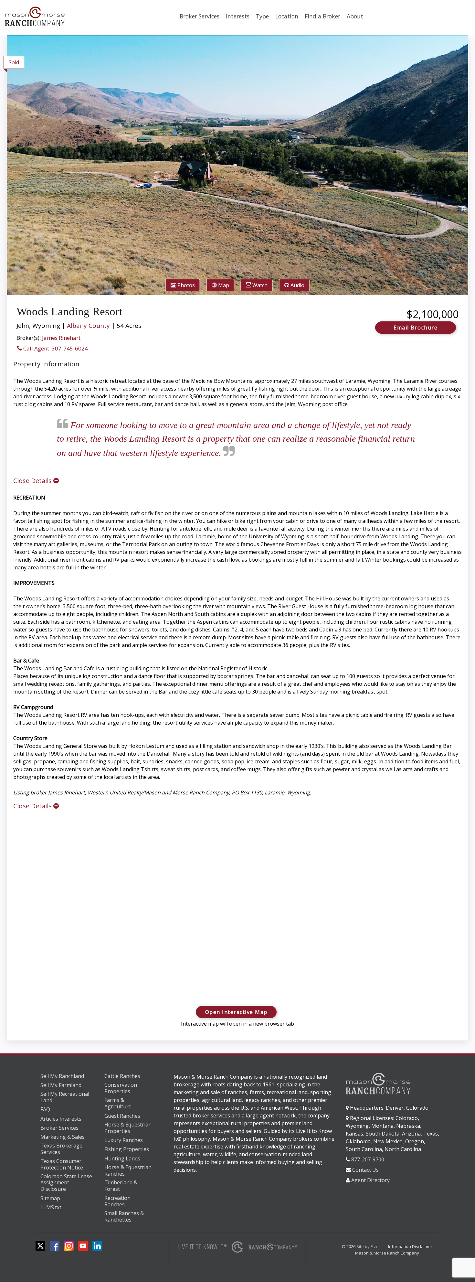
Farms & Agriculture (118, 1103)
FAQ (45, 1109)
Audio (296, 285)
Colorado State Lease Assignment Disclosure (66, 1182)
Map (223, 285)
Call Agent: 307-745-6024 (55, 348)
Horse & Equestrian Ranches (128, 1170)
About (355, 16)
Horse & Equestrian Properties (128, 1128)
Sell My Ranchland (62, 1076)
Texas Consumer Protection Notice (61, 1164)
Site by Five (367, 1246)
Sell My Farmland (60, 1085)
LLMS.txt (50, 1207)
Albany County (88, 325)
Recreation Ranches (117, 1201)
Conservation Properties (120, 1088)
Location (286, 16)
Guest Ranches (122, 1116)
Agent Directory (370, 1180)
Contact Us (365, 1169)
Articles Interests (60, 1118)
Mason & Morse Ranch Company (387, 1253)
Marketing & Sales (62, 1137)
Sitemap (50, 1198)
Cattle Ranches (122, 1076)
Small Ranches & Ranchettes (124, 1216)
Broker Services (199, 16)
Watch (259, 285)
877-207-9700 (367, 1159)
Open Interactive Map (236, 1012)
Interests (237, 16)
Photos (185, 285)
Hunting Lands (122, 1158)
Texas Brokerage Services (61, 1149)
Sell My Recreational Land (64, 1097)
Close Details (33, 480)
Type (262, 16)
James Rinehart (61, 337)
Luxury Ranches (123, 1140)
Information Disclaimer (410, 1246)
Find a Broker (322, 16)
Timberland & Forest (120, 1186)
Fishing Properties (126, 1149)
